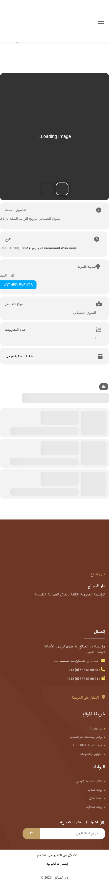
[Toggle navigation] (101, 21)
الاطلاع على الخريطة (86, 698)
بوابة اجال (95, 798)
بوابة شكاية (95, 790)
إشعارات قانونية (57, 864)
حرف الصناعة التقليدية (87, 745)
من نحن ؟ (96, 728)
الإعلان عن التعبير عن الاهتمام (57, 855)
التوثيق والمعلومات (91, 754)
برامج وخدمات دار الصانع (86, 737)
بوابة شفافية (94, 807)
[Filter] (103, 386)
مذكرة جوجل (14, 356)
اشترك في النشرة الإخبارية (79, 822)
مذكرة (29, 356)
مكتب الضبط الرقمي (89, 781)
